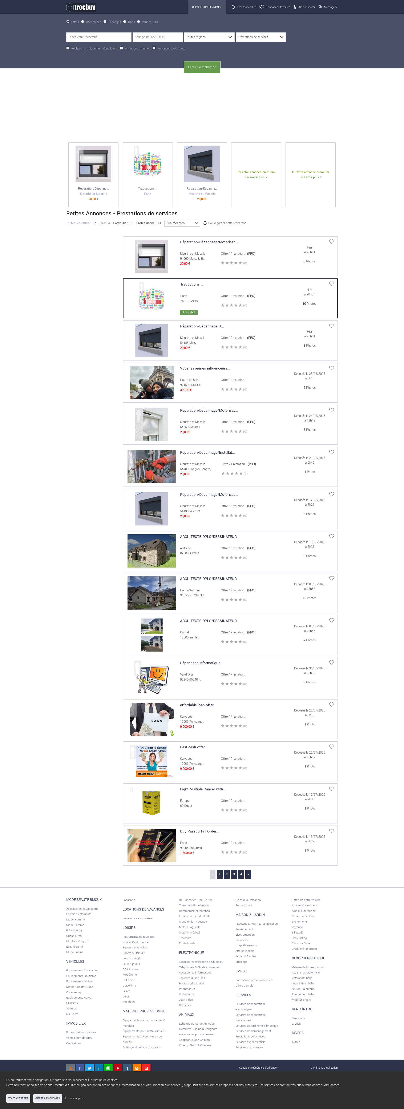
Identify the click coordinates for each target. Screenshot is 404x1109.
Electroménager (245, 935)
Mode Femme (75, 925)
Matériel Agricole (189, 927)
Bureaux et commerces (81, 1032)
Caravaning (73, 992)
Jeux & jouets (131, 964)
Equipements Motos (79, 981)
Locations (129, 900)
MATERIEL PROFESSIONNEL (145, 1011)
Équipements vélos (135, 947)
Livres (126, 991)
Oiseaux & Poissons (248, 900)
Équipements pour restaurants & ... (145, 1031)
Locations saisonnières (137, 918)
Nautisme (72, 1014)
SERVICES (243, 995)
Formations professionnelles (253, 980)
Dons (131, 22)
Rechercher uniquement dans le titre (94, 49)
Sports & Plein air (134, 953)
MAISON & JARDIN (250, 915)
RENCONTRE (302, 1009)
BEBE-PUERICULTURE (308, 958)
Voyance (297, 927)
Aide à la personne (304, 911)
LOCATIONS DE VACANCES (143, 909)
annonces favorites (278, 7)
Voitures (71, 1009)
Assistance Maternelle (306, 973)
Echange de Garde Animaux (197, 1024)
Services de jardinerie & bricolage (256, 1026)
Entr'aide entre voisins (306, 900)
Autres (296, 1042)
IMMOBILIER (76, 1023)
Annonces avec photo (171, 49)
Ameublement (244, 929)
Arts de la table (244, 951)
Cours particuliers (303, 916)
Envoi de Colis (301, 943)
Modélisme (130, 975)
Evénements (300, 922)
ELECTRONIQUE (191, 952)
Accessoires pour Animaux (196, 1034)
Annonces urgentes (137, 49)
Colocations (73, 1043)
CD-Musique (130, 969)
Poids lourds (187, 943)
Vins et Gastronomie (136, 942)
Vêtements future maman (308, 967)
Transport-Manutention (194, 905)
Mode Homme (75, 920)
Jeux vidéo (186, 1000)
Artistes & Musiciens (305, 905)
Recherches (93, 22)
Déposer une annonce (207, 7)
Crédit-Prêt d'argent (304, 949)
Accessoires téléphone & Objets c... (201, 962)
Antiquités (129, 1002)
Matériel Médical (189, 933)
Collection (129, 980)
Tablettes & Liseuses (192, 978)
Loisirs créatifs (132, 958)
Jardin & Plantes (245, 956)
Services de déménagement (253, 1031)
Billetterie (297, 933)
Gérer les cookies (47, 1098)
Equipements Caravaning (82, 970)
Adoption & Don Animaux (195, 1040)
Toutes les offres (78, 223)
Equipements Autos (78, 998)
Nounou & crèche (303, 989)
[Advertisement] (202, 107)
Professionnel (145, 223)
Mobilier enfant (301, 1000)
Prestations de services (250, 1037)
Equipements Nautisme (81, 976)
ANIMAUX (186, 1014)
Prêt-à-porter (74, 930)
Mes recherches (246, 7)
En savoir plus (74, 1098)
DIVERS (298, 1033)
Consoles (185, 1005)
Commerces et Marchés (194, 911)
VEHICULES (75, 961)
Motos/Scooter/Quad (79, 987)
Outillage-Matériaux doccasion (142, 1047)
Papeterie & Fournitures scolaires (256, 924)
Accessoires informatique (195, 973)
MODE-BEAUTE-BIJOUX (84, 899)
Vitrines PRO (150, 22)
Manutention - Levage (193, 922)
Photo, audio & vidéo (192, 983)
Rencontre (298, 1018)
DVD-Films (129, 986)
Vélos (126, 997)
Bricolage (241, 962)
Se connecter (307, 7)
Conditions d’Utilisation (324, 1068)
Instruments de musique (138, 937)
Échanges (114, 22)
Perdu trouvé (243, 905)
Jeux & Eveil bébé (303, 983)
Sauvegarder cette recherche (227, 223)
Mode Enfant (74, 952)
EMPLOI (241, 971)
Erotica (296, 1024)
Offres (75, 22)
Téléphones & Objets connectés (199, 967)
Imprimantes (187, 989)
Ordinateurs (186, 994)
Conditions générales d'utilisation (258, 1068)
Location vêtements (78, 914)
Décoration (242, 940)
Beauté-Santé (74, 947)
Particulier (120, 223)
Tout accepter (18, 1098)
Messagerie (331, 7)
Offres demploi (244, 986)
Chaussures (74, 936)
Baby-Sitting (299, 938)
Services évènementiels (250, 1042)
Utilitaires (72, 1003)
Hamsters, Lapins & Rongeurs (198, 1029)
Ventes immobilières (79, 1038)
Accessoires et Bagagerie (82, 909)
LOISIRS (129, 927)
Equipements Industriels (194, 916)
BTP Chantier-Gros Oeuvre (196, 900)
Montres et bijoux (77, 941)
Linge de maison (246, 945)
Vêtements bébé (302, 978)
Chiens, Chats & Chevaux (195, 1045)
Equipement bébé (303, 994)
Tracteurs (185, 938)
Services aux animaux (249, 1047)
